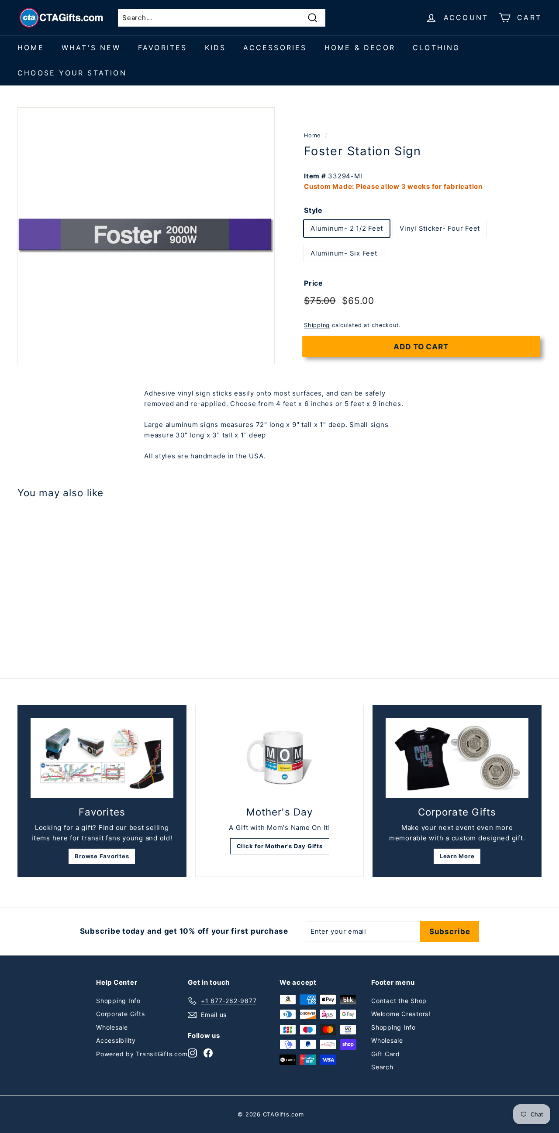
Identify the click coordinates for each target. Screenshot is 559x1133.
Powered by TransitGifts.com (141, 1054)
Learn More (457, 856)
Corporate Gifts (120, 1013)
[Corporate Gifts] (457, 758)
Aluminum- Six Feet (344, 253)
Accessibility (116, 1040)
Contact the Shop (399, 1000)
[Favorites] (102, 758)
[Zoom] (146, 236)
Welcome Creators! (401, 1013)
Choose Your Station (72, 72)
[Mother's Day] (280, 758)
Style (313, 209)
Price (313, 283)
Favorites (162, 47)
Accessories (275, 47)
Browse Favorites (102, 856)
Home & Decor (359, 47)
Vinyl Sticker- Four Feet (440, 228)
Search (382, 1067)
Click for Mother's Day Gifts (280, 846)
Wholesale (112, 1027)
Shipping (317, 325)
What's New (91, 47)
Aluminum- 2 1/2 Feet (347, 228)
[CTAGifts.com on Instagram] (192, 1053)
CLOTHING (436, 47)
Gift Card (385, 1054)
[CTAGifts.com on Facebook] (208, 1053)
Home (30, 47)
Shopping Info (118, 1000)
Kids (215, 47)
